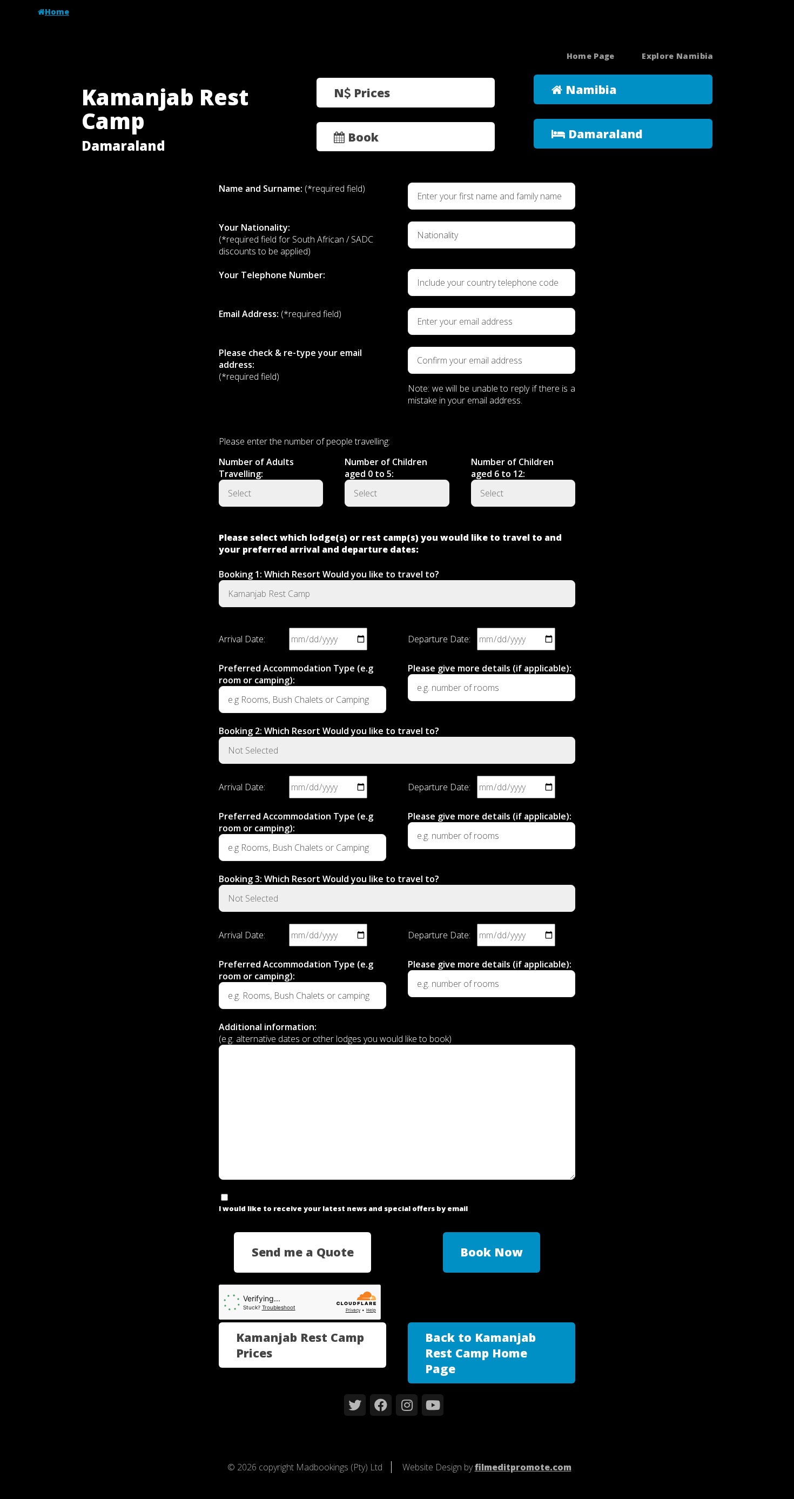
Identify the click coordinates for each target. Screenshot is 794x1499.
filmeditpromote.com (523, 1467)
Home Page (591, 56)
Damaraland (604, 134)
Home (57, 11)
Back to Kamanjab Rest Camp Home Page (480, 1352)
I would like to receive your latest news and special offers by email (343, 1208)
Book (362, 137)
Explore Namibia (677, 56)
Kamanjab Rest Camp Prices (300, 1345)
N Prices (362, 92)
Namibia (589, 89)
